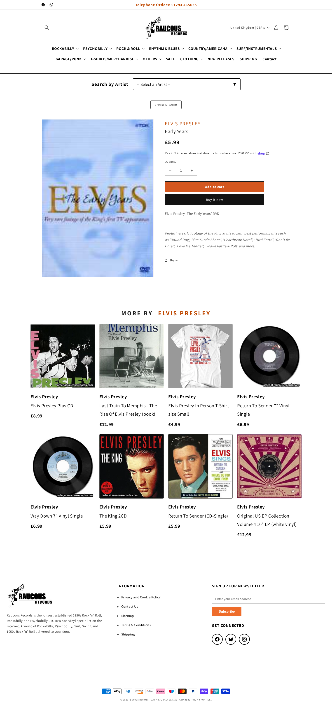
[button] (47, 28)
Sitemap (127, 616)
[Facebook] (217, 639)
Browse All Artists (166, 105)
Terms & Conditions (136, 625)
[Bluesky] (230, 639)
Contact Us (129, 606)
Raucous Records (139, 699)
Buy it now (214, 199)
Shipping (128, 634)
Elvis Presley (183, 123)
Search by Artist (109, 84)
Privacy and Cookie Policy (141, 597)
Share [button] (173, 260)
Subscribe (227, 611)
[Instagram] (244, 639)
